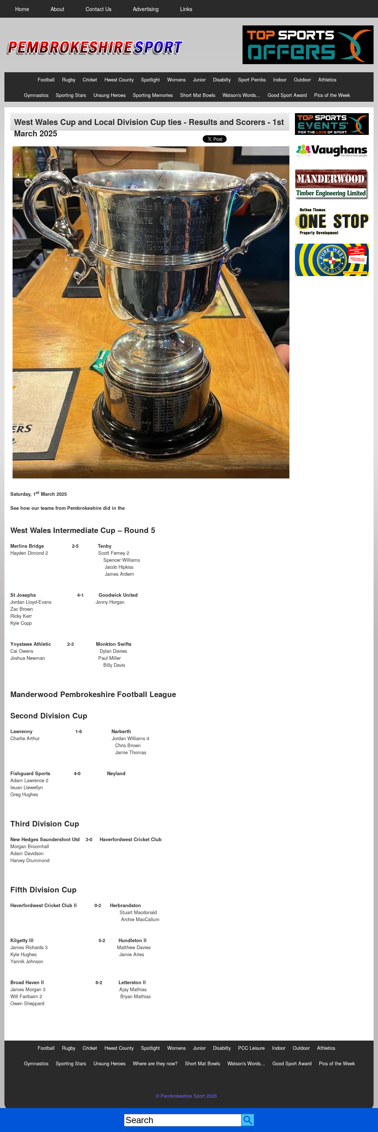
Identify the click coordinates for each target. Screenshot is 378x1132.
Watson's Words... (241, 94)
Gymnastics (36, 94)
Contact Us (98, 9)
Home (22, 9)
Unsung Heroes (109, 94)
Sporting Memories (153, 94)
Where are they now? (155, 1063)
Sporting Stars (71, 94)
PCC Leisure (251, 1047)
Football (46, 79)
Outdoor (302, 79)
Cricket (90, 79)
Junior (199, 79)
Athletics (327, 79)
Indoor (279, 79)
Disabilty (222, 79)
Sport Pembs (252, 79)
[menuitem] (22, 9)
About (57, 9)
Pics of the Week (332, 94)
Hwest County (119, 79)
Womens (176, 79)
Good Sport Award (287, 94)
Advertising (146, 9)
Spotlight (150, 79)
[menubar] (103, 9)
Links (186, 9)
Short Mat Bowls (197, 94)
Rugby (68, 79)
